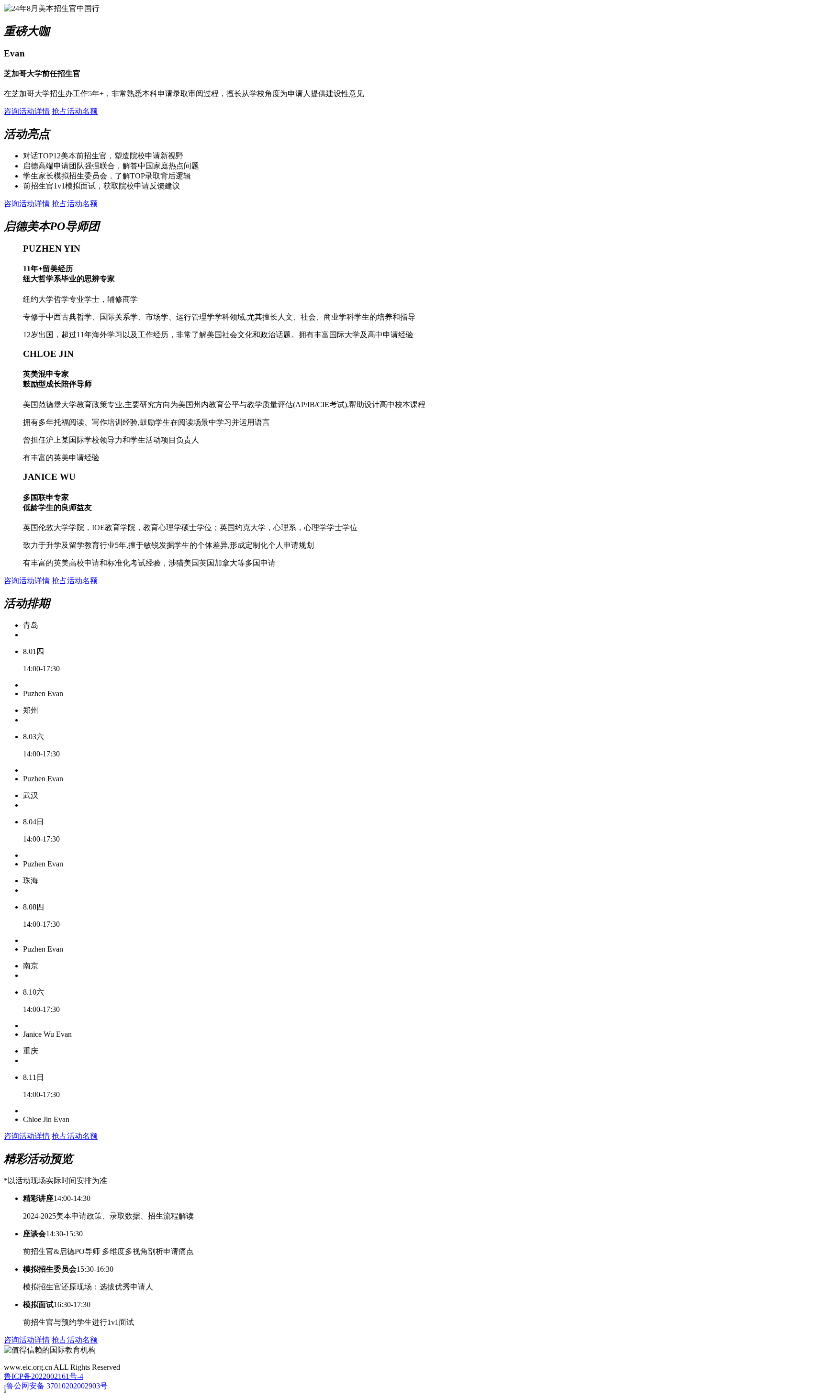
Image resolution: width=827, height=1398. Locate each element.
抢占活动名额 (75, 111)
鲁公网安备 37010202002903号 (57, 1386)
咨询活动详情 (27, 111)
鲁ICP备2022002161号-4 (43, 1376)
